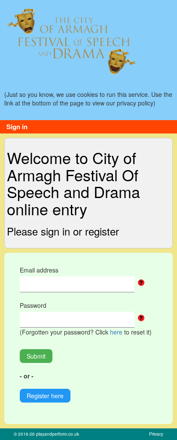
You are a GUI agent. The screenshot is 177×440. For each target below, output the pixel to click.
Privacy (156, 434)
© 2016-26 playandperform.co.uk (46, 434)
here (116, 332)
